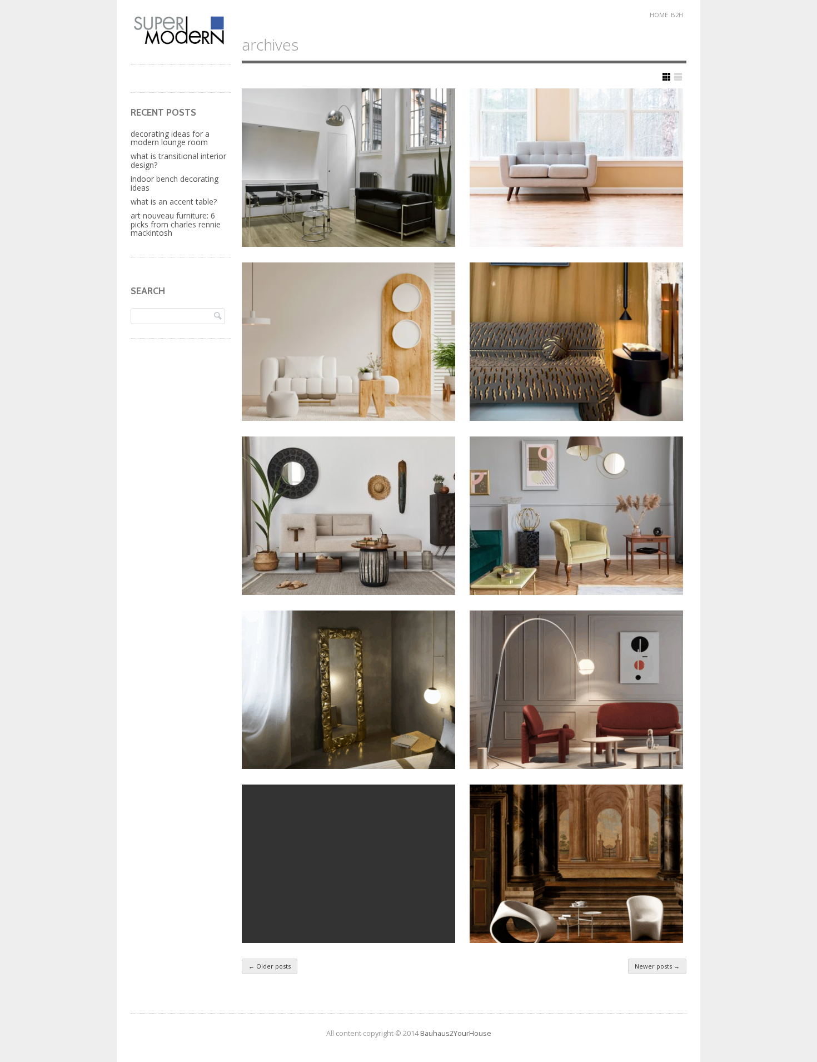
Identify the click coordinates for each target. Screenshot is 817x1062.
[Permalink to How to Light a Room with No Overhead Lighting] (576, 690)
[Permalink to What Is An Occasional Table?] (348, 864)
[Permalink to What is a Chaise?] (348, 515)
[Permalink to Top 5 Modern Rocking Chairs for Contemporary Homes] (576, 864)
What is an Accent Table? (174, 201)
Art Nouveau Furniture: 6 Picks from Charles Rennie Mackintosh (176, 224)
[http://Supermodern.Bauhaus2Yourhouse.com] (181, 43)
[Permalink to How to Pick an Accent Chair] (576, 515)
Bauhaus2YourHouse (455, 1033)
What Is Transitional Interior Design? (178, 160)
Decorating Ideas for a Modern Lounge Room (170, 137)
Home (659, 15)
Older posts (269, 966)
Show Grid (666, 77)
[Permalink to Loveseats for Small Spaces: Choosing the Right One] (576, 167)
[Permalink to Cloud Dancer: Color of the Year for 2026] (348, 341)
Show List (678, 77)
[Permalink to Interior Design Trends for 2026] (576, 341)
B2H (677, 15)
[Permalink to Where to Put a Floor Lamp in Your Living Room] (348, 167)
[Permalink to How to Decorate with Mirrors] (348, 690)
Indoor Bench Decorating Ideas (174, 182)
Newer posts (657, 966)
